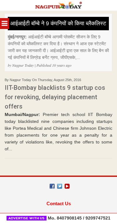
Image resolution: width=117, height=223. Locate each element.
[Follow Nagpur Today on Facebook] (52, 186)
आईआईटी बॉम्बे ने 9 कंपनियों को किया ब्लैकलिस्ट (58, 23)
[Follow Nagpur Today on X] (59, 186)
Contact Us (58, 203)
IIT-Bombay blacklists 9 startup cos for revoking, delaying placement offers (55, 97)
